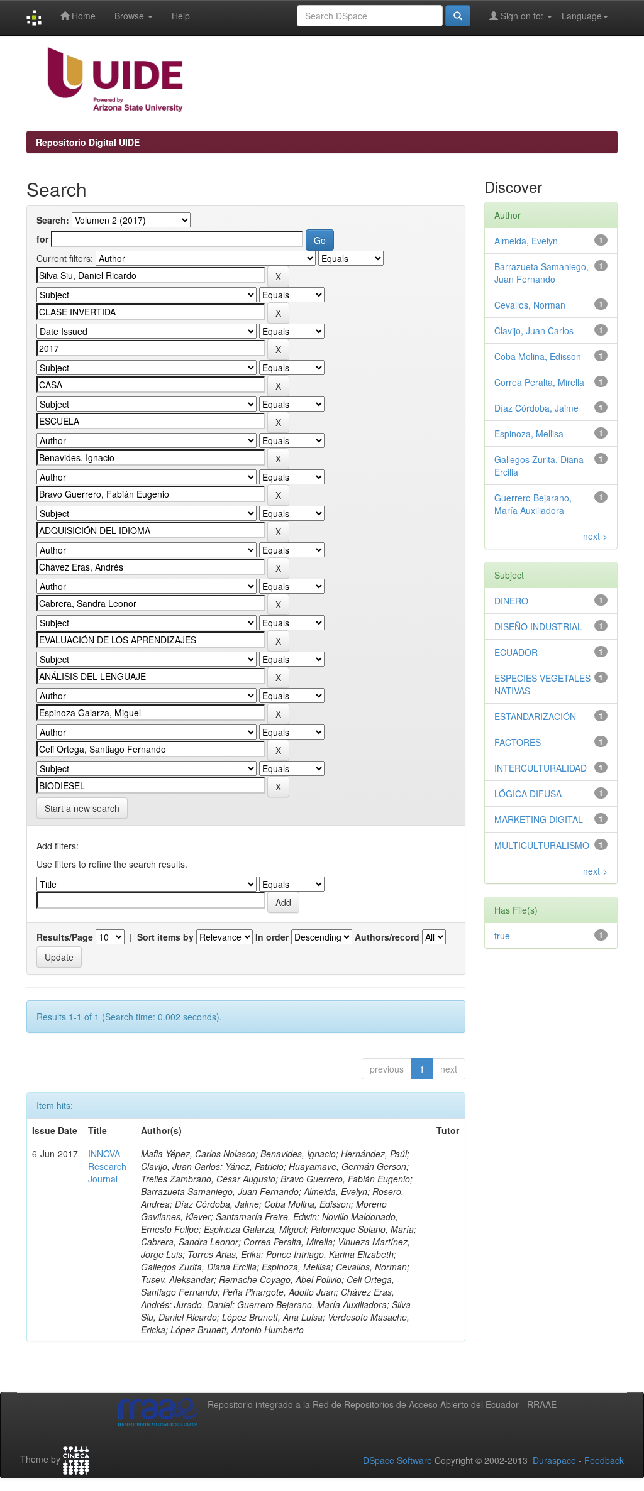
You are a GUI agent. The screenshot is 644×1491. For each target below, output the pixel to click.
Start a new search (82, 808)
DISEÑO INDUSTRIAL (538, 626)
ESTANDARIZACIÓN (535, 716)
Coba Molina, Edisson (537, 356)
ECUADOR (516, 652)
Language (582, 15)
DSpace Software (397, 1460)
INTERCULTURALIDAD (540, 768)
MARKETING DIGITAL (538, 819)
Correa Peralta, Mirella (539, 382)
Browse (130, 15)
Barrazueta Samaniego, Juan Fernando (541, 272)
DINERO (511, 600)
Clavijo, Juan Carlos (534, 330)
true (502, 935)
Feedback (604, 1460)
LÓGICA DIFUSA (528, 793)
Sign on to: (522, 15)
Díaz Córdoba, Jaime (536, 407)
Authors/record (387, 937)
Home (82, 15)
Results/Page (64, 937)
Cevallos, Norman (529, 304)
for (42, 238)
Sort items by (165, 937)
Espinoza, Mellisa (529, 433)
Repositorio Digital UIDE (88, 142)
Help (181, 15)
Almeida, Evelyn (526, 240)
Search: (52, 220)
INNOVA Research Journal (107, 1166)
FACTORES (517, 742)
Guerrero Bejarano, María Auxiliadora (533, 503)
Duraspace (554, 1460)
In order (272, 937)
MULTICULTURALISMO (541, 845)
